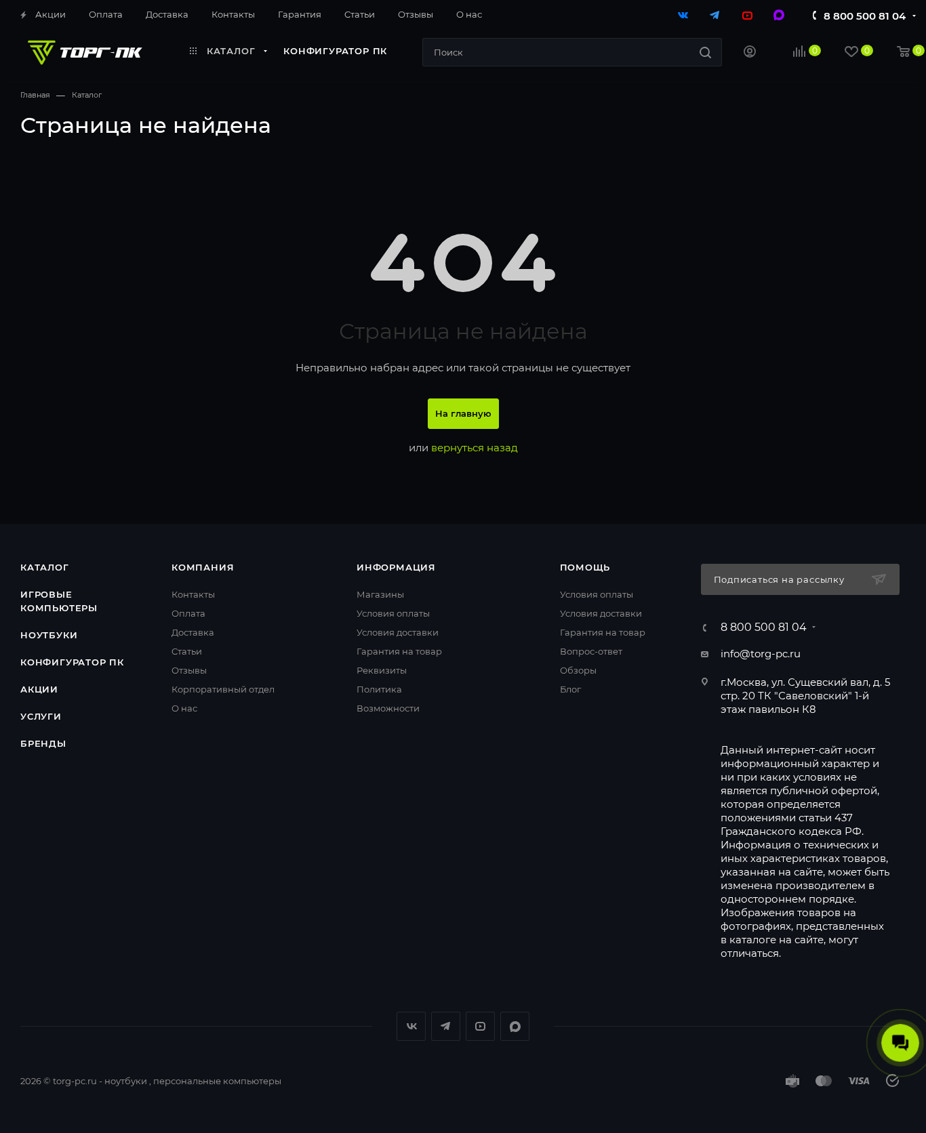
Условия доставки (398, 632)
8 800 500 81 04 (865, 15)
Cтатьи (187, 651)
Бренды (43, 743)
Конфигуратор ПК (72, 662)
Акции (39, 689)
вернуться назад (474, 447)
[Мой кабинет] (750, 53)
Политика (379, 689)
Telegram (445, 1026)
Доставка (193, 632)
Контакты (193, 594)
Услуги (41, 716)
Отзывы (189, 670)
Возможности (388, 708)
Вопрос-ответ (591, 651)
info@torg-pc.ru (761, 653)
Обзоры (578, 670)
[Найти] (705, 52)
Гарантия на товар (399, 651)
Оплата (188, 613)
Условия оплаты (393, 613)
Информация (396, 567)
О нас (184, 708)
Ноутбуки (48, 635)
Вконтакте (411, 1026)
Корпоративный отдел (223, 689)
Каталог (44, 567)
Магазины (380, 594)
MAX (514, 1026)
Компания (203, 567)
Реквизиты (382, 670)
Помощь (585, 567)
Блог (570, 689)
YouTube (480, 1026)
